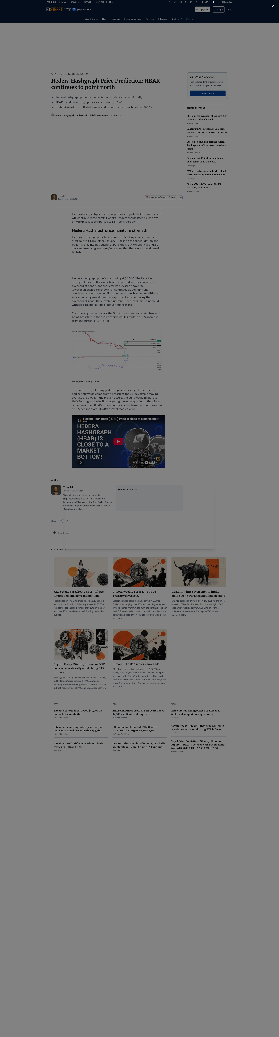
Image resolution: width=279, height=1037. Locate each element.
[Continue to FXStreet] (273, 6)
